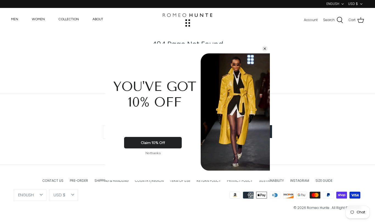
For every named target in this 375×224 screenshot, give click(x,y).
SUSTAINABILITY (271, 180)
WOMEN (38, 19)
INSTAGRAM (299, 180)
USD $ (353, 3)
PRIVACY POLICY (240, 180)
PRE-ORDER (79, 180)
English (332, 3)
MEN (14, 19)
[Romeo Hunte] (187, 20)
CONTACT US (53, 180)
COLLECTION (68, 19)
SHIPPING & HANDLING (111, 180)
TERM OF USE (180, 180)
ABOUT (98, 19)
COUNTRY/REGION (149, 180)
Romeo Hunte (318, 207)
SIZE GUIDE (323, 180)
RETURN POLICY (209, 180)
